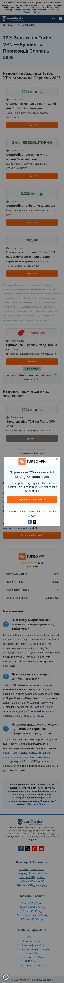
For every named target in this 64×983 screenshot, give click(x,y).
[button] (6, 977)
